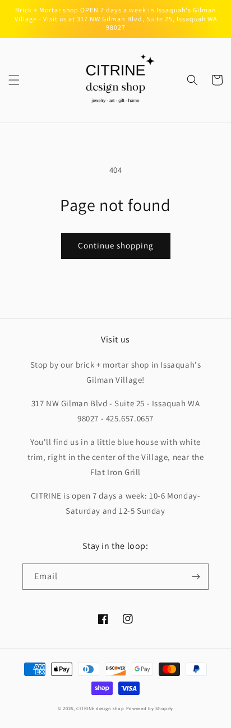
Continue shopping (116, 245)
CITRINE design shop (100, 708)
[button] (14, 80)
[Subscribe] (195, 576)
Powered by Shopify (150, 708)
